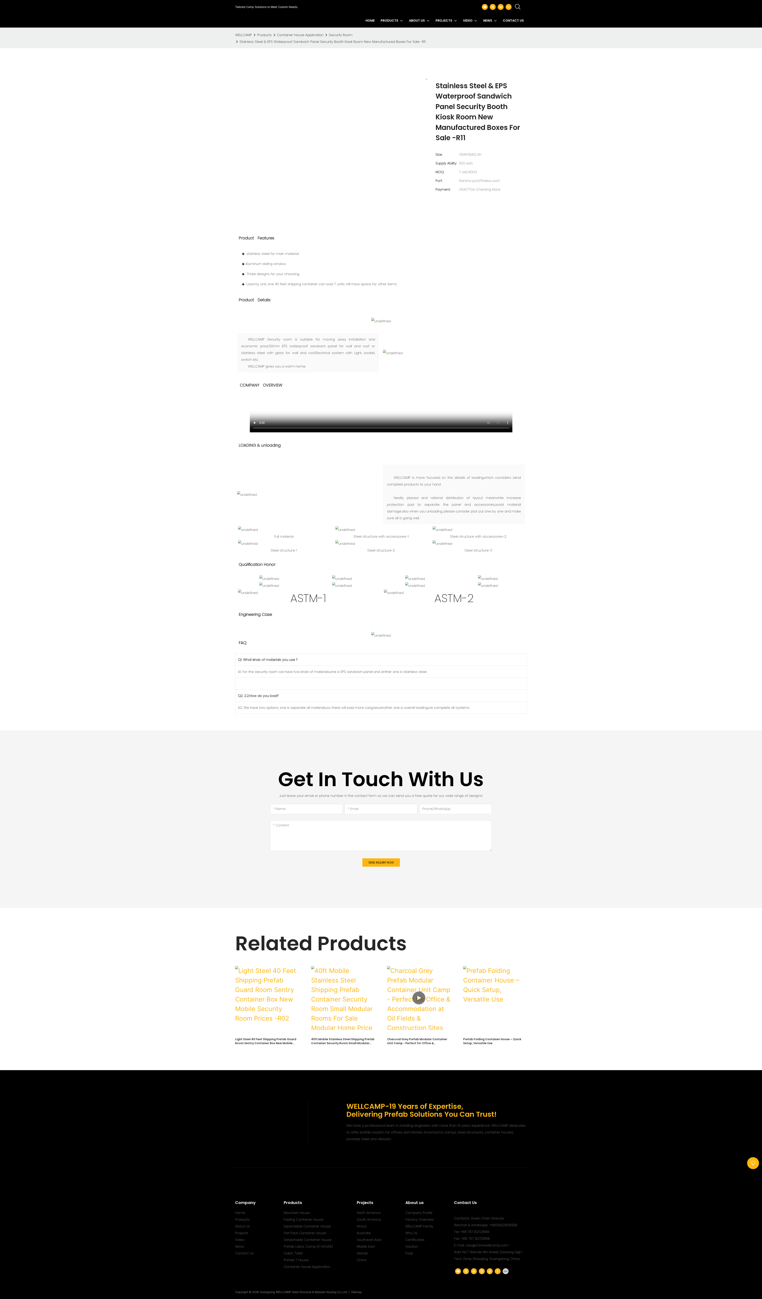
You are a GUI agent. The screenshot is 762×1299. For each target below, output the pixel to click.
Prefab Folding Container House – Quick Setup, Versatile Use (492, 1041)
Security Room (340, 35)
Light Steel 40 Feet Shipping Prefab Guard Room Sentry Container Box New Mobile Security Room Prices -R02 (265, 1041)
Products (264, 35)
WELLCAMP (243, 35)
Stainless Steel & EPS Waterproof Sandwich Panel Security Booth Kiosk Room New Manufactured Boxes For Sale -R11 (332, 41)
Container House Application (300, 35)
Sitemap (355, 1292)
